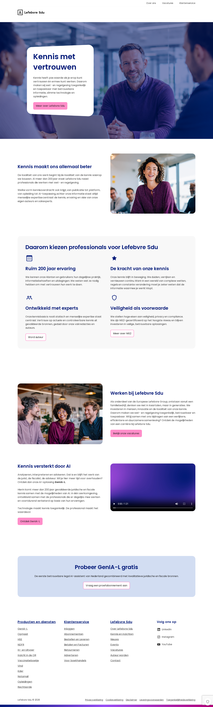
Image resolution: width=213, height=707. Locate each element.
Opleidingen (25, 681)
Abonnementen (73, 634)
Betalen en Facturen (76, 644)
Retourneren (72, 650)
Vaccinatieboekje (28, 660)
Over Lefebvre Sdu (121, 629)
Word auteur (35, 337)
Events (114, 644)
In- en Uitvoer (26, 650)
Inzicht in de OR (27, 655)
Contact (115, 660)
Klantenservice (76, 622)
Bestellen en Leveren (76, 639)
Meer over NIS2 (122, 333)
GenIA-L (22, 629)
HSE (20, 639)
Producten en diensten (37, 622)
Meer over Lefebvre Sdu (50, 106)
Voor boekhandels (75, 660)
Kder (20, 671)
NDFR (21, 644)
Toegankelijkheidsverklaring (180, 699)
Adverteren (71, 655)
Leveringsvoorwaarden (152, 699)
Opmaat (23, 634)
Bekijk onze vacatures (126, 433)
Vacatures (116, 650)
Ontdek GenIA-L (30, 521)
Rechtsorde (25, 687)
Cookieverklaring (114, 699)
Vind (20, 666)
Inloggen (69, 629)
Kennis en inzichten (121, 634)
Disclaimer (131, 699)
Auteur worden (119, 655)
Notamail (23, 676)
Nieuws (114, 639)
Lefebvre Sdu (121, 622)
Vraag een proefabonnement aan (106, 585)
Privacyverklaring (94, 699)
